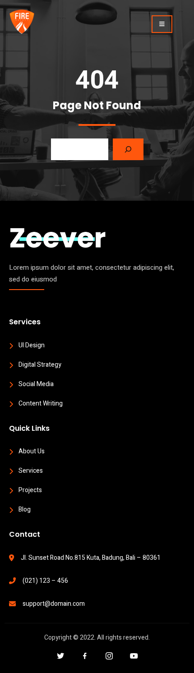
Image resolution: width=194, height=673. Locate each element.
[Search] (128, 149)
